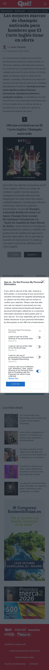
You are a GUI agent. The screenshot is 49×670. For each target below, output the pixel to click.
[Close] (43, 282)
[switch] (38, 337)
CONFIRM (15, 384)
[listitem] (24, 331)
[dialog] (24, 335)
